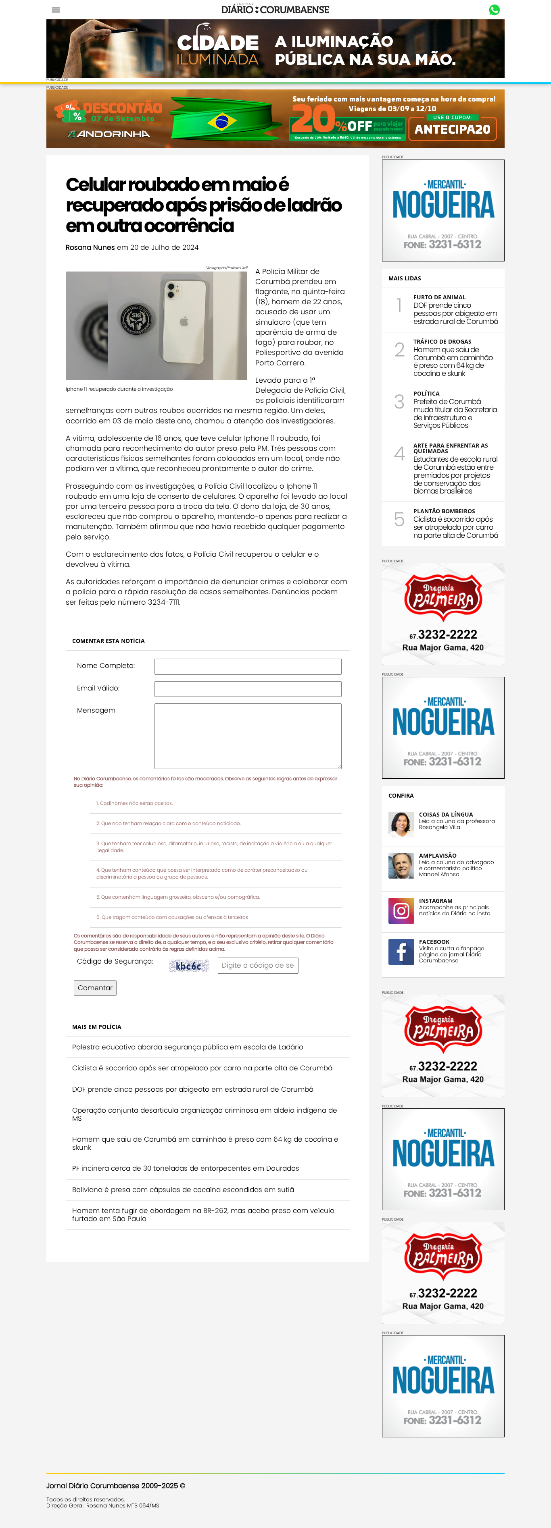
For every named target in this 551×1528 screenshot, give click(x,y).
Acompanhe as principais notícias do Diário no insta (454, 910)
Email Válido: (98, 688)
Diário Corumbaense (276, 9)
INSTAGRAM (436, 900)
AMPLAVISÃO (438, 855)
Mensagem (96, 710)
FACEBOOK (434, 941)
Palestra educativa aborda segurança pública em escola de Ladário (187, 1047)
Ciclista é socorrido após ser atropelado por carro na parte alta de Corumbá (202, 1068)
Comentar (95, 988)
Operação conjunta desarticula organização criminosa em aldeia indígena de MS (204, 1114)
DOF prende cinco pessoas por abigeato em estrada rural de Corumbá (192, 1089)
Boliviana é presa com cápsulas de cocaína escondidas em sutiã (183, 1189)
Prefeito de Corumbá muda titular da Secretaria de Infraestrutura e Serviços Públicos (455, 413)
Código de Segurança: (115, 961)
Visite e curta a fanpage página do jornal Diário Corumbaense (451, 954)
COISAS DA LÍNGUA (446, 814)
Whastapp (494, 10)
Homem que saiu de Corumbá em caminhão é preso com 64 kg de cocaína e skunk (205, 1143)
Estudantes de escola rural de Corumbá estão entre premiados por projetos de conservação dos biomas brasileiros (455, 475)
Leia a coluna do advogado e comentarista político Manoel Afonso (456, 868)
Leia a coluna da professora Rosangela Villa (457, 824)
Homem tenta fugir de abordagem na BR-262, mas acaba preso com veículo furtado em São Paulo (203, 1214)
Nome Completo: (106, 665)
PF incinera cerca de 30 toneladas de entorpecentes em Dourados (185, 1168)
